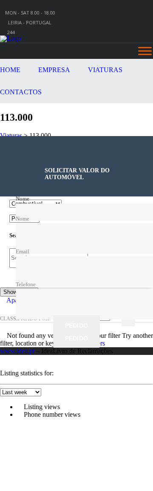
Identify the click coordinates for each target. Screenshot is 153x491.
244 (11, 32)
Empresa (54, 69)
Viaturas (105, 69)
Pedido (76, 325)
